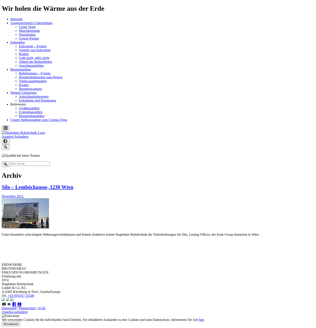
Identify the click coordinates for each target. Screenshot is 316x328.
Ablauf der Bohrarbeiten (35, 61)
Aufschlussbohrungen (34, 96)
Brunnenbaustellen (31, 116)
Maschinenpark (29, 30)
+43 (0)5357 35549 (21, 295)
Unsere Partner (29, 38)
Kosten (24, 54)
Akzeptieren (10, 324)
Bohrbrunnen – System (34, 73)
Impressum (9, 308)
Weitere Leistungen (23, 92)
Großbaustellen (29, 108)
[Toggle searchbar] (5, 147)
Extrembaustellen (30, 112)
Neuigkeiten (27, 34)
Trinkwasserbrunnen (33, 81)
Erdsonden (17, 42)
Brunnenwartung (30, 89)
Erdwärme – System (32, 46)
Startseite (16, 19)
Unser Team (27, 27)
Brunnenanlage (20, 69)
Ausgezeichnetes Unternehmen (31, 23)
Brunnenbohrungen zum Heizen (41, 77)
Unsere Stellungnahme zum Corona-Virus (38, 120)
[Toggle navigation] (5, 128)
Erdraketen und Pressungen (37, 100)
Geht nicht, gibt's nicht (34, 58)
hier (201, 320)
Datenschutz (27, 308)
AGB (41, 308)
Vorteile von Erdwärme (35, 50)
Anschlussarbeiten (31, 65)
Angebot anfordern (15, 312)
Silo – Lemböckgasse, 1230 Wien (37, 187)
